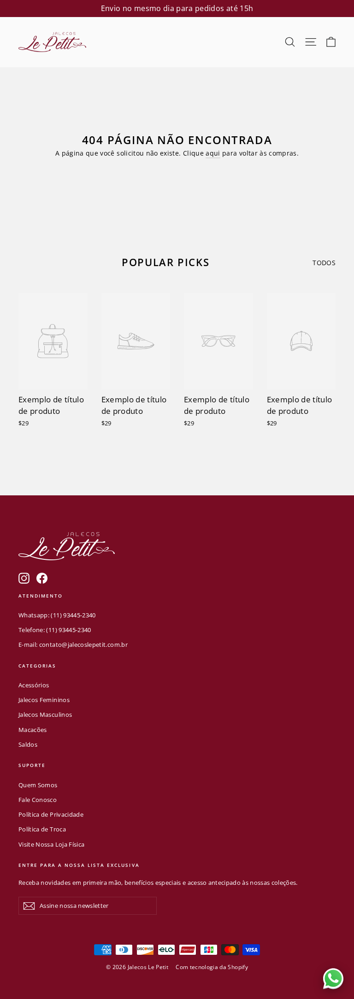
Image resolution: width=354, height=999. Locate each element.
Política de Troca (42, 829)
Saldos (27, 744)
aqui (213, 153)
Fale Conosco (37, 800)
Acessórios (33, 685)
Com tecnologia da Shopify (212, 967)
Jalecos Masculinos (45, 714)
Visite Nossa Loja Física (51, 844)
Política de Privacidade (50, 814)
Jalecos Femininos (44, 700)
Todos (324, 262)
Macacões (32, 730)
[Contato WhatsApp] (333, 978)
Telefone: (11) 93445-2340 (54, 630)
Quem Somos (38, 785)
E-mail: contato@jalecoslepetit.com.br (73, 644)
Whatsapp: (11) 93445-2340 (57, 615)
